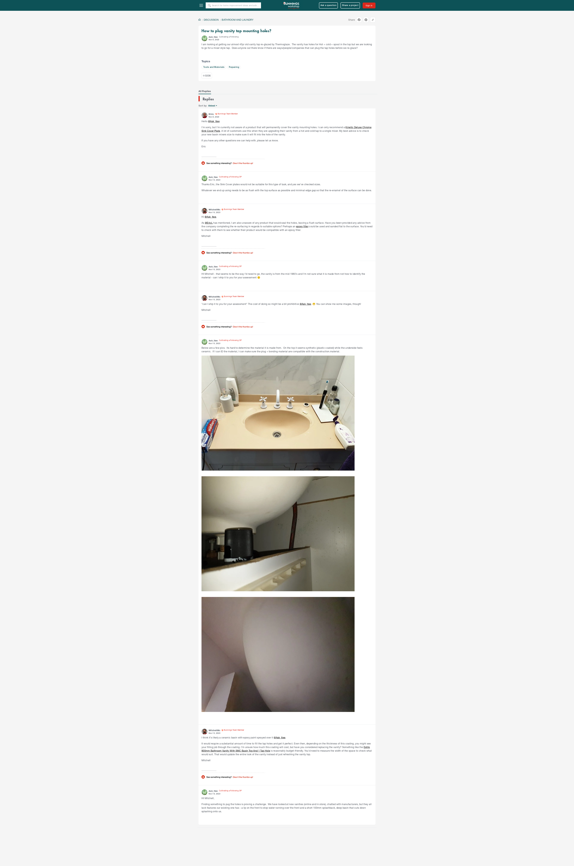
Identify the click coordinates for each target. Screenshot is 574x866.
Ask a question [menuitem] (328, 5)
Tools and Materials (213, 67)
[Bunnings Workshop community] (291, 5)
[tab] (205, 91)
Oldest (212, 105)
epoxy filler (302, 226)
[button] (204, 38)
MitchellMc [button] (214, 209)
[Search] (209, 5)
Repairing (234, 67)
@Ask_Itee (214, 121)
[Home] (200, 20)
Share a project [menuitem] (350, 5)
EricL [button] (211, 114)
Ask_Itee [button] (213, 37)
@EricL (209, 222)
